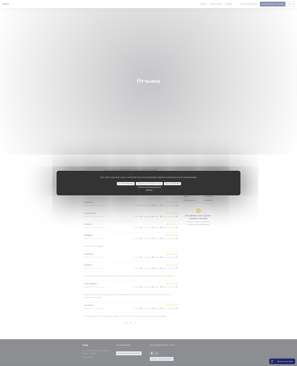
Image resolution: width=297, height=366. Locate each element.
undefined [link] (149, 190)
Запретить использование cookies (149, 184)
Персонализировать (172, 184)
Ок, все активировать (125, 184)
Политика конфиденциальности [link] (149, 187)
